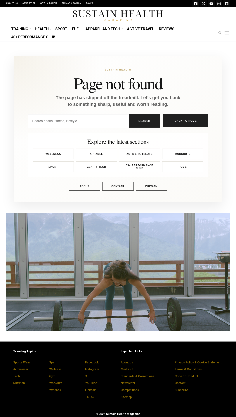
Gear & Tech (96, 167)
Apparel (96, 154)
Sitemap (126, 397)
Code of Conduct (186, 376)
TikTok (89, 397)
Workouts (183, 154)
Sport (53, 167)
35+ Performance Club (139, 167)
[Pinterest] (226, 3)
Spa (51, 362)
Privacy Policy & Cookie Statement (198, 362)
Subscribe (181, 390)
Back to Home (186, 120)
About (84, 186)
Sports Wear (21, 362)
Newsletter (128, 383)
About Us (127, 362)
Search (144, 121)
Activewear (20, 369)
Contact (118, 186)
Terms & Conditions (188, 369)
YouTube (91, 383)
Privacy (151, 186)
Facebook (92, 362)
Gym (52, 376)
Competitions (130, 390)
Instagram (92, 369)
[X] (203, 3)
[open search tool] (220, 33)
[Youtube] (211, 3)
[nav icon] (227, 33)
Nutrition (19, 383)
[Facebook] (195, 3)
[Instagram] (219, 3)
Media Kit (127, 369)
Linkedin (90, 390)
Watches (55, 390)
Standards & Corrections (137, 376)
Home (183, 167)
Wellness (53, 154)
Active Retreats (139, 154)
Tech (16, 376)
